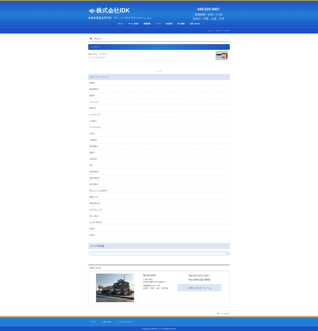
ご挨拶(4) (93, 139)
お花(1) (92, 133)
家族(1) (92, 152)
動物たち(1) (94, 196)
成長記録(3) (94, 171)
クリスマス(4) (94, 127)
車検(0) (92, 82)
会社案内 (169, 24)
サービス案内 (133, 24)
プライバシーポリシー (125, 322)
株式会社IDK (113, 10)
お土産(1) (93, 120)
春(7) (91, 165)
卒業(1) (92, 228)
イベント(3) (94, 101)
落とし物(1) (94, 215)
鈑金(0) (92, 95)
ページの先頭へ (224, 313)
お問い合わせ (195, 24)
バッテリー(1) (94, 114)
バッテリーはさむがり (97, 57)
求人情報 (181, 24)
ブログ (158, 24)
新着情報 (147, 24)
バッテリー (103, 54)
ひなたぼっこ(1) (95, 209)
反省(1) (92, 234)
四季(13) (92, 108)
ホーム (120, 24)
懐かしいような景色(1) (98, 190)
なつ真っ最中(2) (95, 222)
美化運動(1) (94, 146)
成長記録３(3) (94, 203)
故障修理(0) (94, 89)
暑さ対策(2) (94, 184)
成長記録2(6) (94, 177)
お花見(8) (93, 158)
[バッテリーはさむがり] (222, 55)
